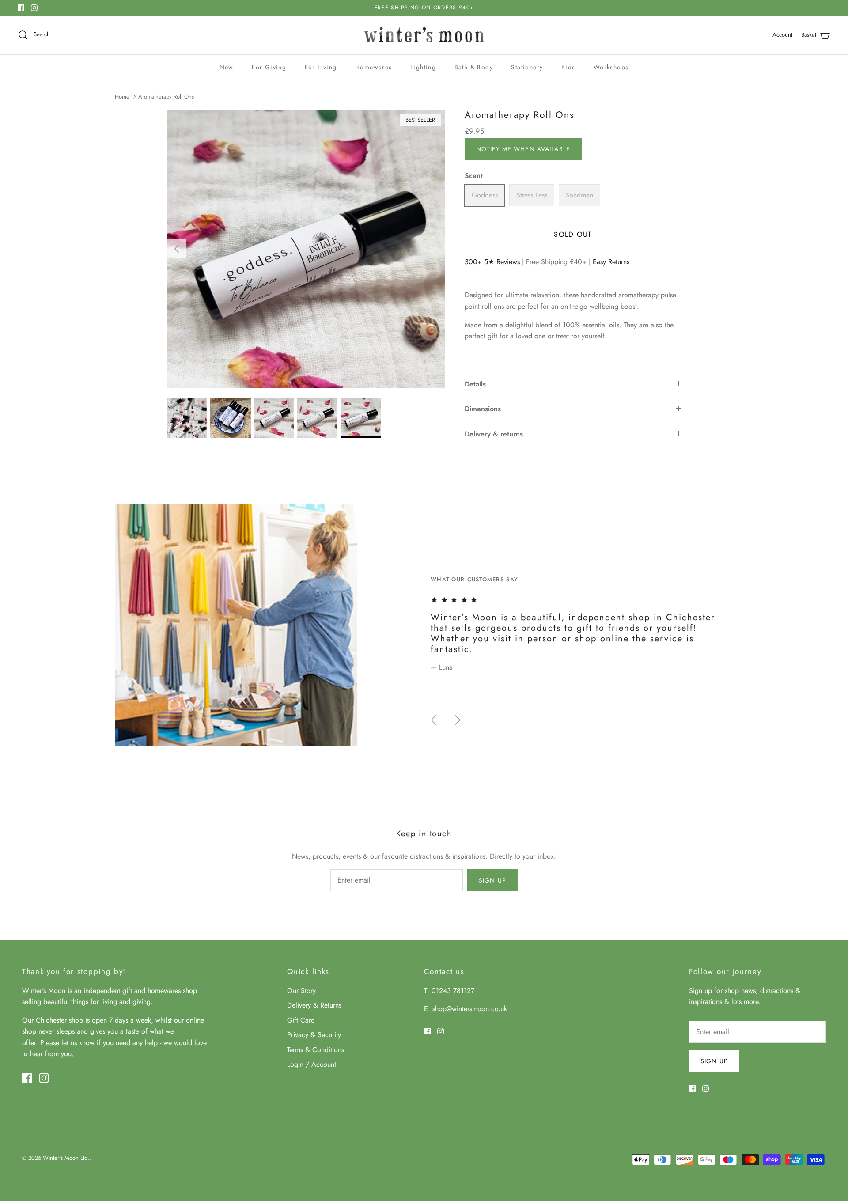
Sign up (492, 880)
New (227, 67)
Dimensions (483, 409)
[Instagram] (34, 7)
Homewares (373, 67)
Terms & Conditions (315, 1050)
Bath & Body (473, 67)
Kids (568, 67)
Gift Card (301, 1020)
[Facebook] (21, 7)
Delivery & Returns (314, 1005)
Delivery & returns (494, 434)
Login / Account (311, 1064)
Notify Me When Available (523, 148)
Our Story (301, 990)
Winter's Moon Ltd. (66, 1158)
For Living (321, 67)
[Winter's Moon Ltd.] (424, 35)
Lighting (423, 67)
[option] (306, 249)
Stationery (527, 67)
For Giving (269, 67)
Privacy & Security (314, 1035)
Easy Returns (611, 262)
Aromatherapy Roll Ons (166, 96)
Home (122, 96)
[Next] (457, 720)
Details (475, 384)
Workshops (611, 67)
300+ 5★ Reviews (492, 262)
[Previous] (176, 248)
